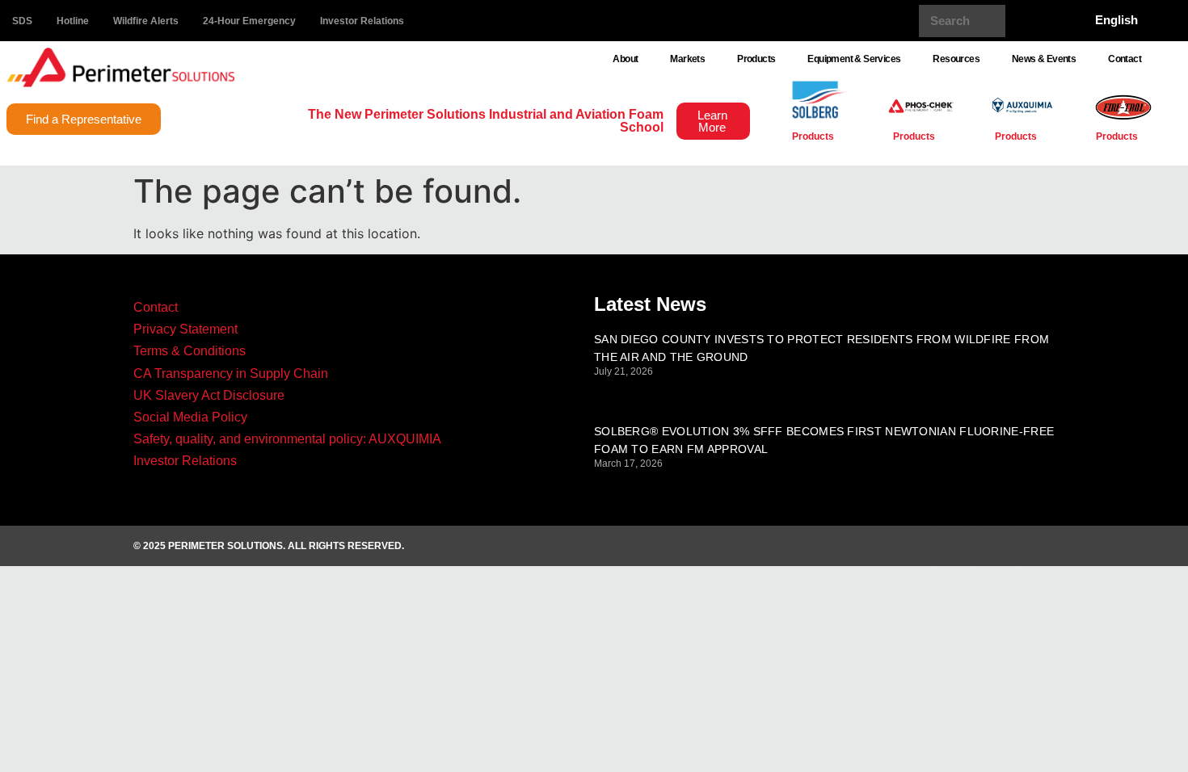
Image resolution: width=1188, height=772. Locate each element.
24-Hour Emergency (249, 21)
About (625, 59)
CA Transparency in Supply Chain (230, 373)
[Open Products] (843, 136)
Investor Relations (362, 21)
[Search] (1021, 21)
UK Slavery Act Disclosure (208, 395)
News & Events (1044, 59)
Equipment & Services (853, 59)
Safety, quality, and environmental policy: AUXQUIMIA (287, 439)
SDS (22, 21)
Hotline (73, 21)
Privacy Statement (185, 329)
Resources (956, 59)
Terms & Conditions (189, 351)
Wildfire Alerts (146, 21)
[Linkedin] (995, 546)
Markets (687, 59)
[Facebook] (951, 546)
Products (756, 59)
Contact (1124, 59)
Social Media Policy (190, 417)
